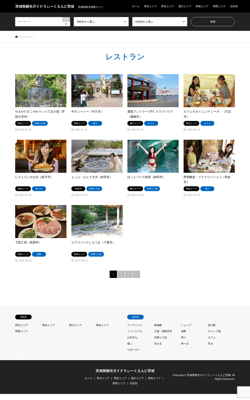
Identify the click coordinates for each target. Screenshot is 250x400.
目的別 (234, 6)
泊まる (158, 343)
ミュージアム (135, 331)
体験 (183, 331)
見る (210, 343)
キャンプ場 (214, 331)
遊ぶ (129, 343)
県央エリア (167, 6)
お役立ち (132, 337)
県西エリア (219, 6)
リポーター (133, 349)
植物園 (158, 325)
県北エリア (150, 6)
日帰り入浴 (160, 337)
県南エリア (202, 6)
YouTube (16, 395)
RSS (16, 398)
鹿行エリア (184, 6)
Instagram (16, 355)
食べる (185, 343)
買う (183, 337)
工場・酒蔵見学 (163, 331)
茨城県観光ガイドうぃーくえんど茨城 (125, 370)
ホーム (136, 6)
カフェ (212, 337)
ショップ (186, 325)
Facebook (21, 355)
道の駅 (212, 325)
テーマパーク (135, 325)
